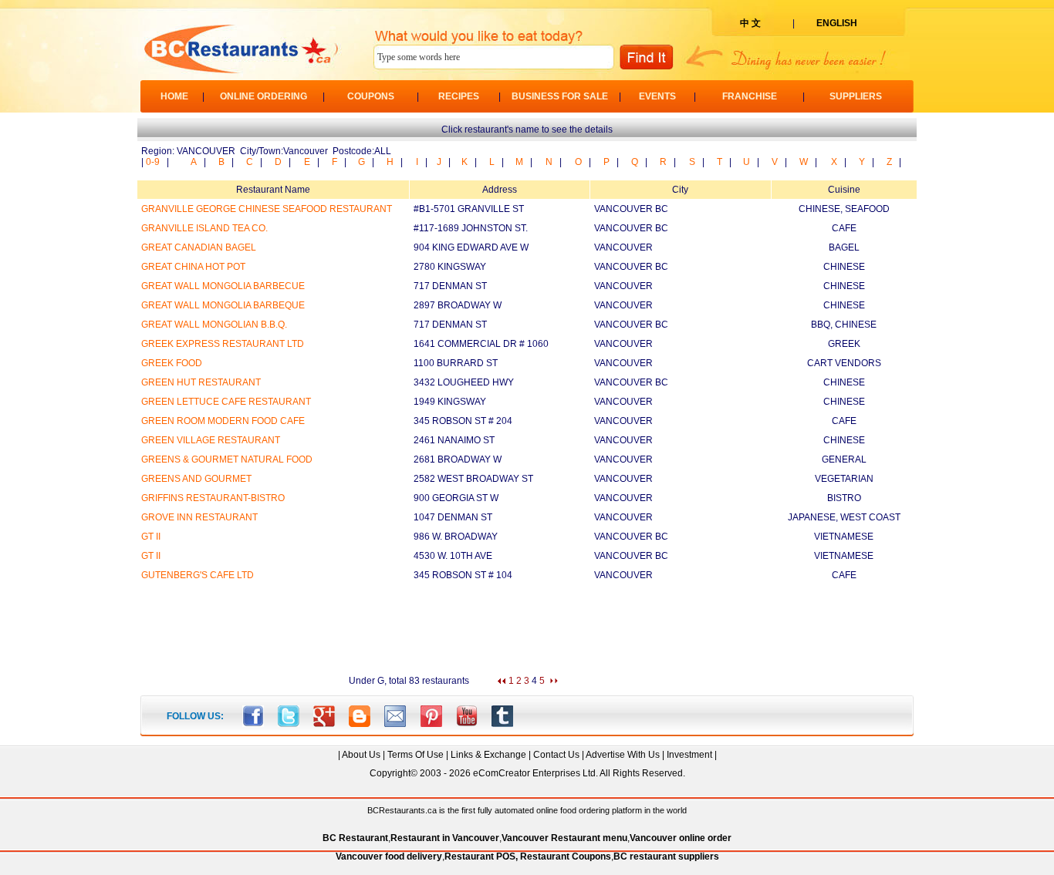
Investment (689, 754)
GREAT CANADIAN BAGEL (198, 247)
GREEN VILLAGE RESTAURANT (210, 440)
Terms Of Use (415, 754)
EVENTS (657, 96)
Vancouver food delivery (389, 856)
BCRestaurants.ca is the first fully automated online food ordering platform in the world (527, 810)
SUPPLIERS (855, 96)
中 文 (750, 23)
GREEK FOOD (171, 363)
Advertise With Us (623, 754)
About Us (361, 754)
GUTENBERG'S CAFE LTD (197, 575)
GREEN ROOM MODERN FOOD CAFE (223, 421)
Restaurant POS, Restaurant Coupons (527, 856)
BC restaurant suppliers (666, 856)
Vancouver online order (680, 838)
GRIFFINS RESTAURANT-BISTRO (213, 498)
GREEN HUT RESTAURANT (201, 382)
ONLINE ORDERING (263, 96)
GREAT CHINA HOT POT (193, 266)
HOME (174, 96)
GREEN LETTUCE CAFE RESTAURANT (226, 401)
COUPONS (370, 96)
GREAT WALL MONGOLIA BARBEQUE (223, 305)
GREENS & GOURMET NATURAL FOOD (226, 459)
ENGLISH (836, 23)
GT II (150, 536)
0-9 (153, 161)
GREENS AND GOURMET (196, 478)
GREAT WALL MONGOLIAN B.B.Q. (214, 324)
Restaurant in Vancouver (444, 838)
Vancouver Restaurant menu (564, 838)
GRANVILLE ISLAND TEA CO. (204, 228)
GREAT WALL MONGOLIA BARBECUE (223, 286)
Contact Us (556, 754)
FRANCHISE (749, 96)
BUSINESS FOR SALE (560, 96)
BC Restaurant (355, 838)
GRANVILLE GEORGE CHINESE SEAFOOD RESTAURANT (266, 209)
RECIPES (458, 96)
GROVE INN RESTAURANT (199, 517)
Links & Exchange (488, 754)
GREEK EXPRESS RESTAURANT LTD (222, 343)
